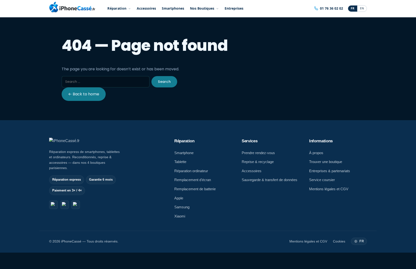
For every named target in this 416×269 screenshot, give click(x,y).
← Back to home (83, 94)
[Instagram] (64, 204)
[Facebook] (53, 204)
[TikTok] (75, 204)
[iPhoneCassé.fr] (72, 7)
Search (164, 81)
